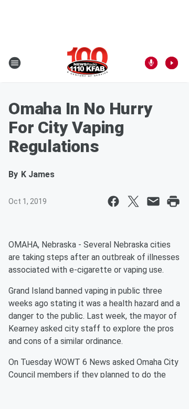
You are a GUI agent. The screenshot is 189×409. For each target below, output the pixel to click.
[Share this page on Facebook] (113, 201)
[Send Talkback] (151, 63)
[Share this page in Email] (153, 201)
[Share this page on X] (133, 201)
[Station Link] (87, 63)
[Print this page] (173, 201)
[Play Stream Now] (171, 63)
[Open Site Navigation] (14, 63)
